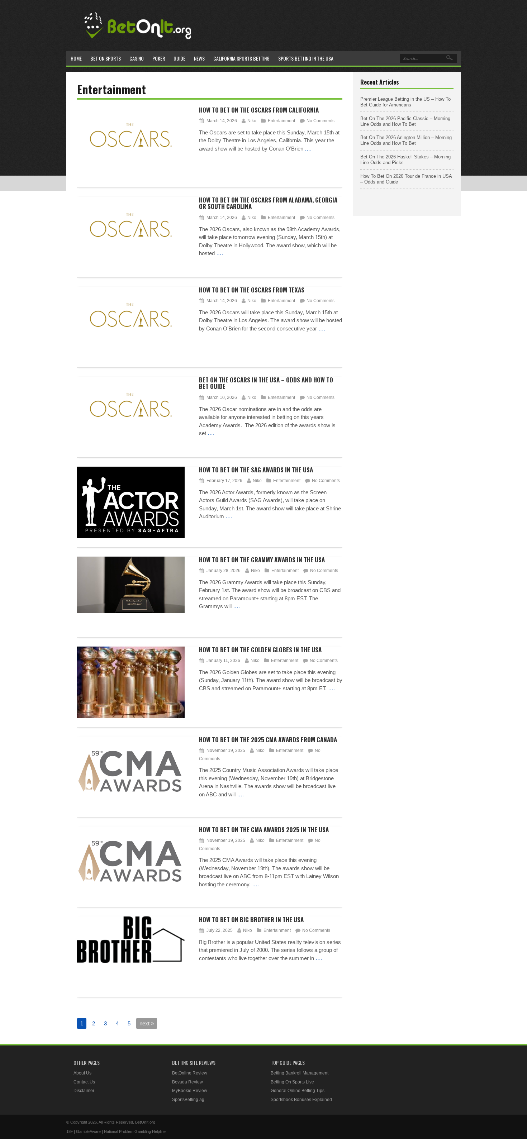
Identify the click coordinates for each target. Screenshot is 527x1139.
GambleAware (88, 1131)
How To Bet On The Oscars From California (259, 109)
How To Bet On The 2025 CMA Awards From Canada (268, 739)
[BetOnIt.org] (138, 42)
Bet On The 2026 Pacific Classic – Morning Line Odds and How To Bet (405, 121)
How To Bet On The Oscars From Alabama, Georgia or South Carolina (268, 203)
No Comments (320, 120)
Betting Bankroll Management (299, 1073)
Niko (251, 120)
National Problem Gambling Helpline (135, 1131)
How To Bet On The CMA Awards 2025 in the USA (264, 829)
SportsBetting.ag (188, 1099)
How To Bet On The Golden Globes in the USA (260, 649)
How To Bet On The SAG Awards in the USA (256, 469)
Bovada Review (187, 1082)
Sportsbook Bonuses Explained (301, 1099)
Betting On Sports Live (292, 1082)
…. (308, 149)
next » (146, 1023)
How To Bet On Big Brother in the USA (251, 919)
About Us (82, 1073)
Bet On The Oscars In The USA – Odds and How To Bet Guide (266, 383)
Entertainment (281, 120)
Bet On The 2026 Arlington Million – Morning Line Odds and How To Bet (406, 140)
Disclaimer (83, 1090)
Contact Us (84, 1082)
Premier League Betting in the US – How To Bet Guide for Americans (405, 102)
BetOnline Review (189, 1073)
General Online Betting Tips (297, 1090)
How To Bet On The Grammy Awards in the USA (262, 559)
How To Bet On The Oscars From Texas (251, 289)
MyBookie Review (189, 1090)
